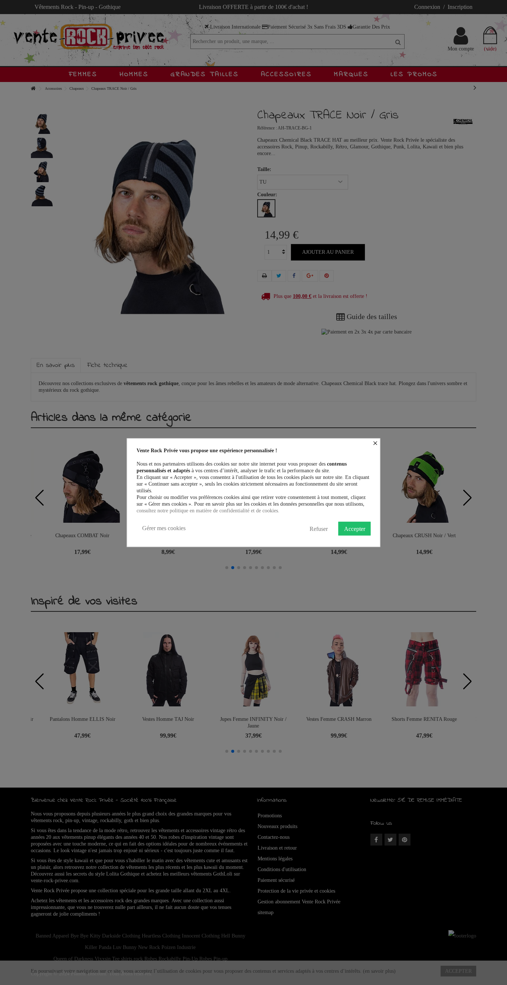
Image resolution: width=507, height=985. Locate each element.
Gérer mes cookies (164, 528)
